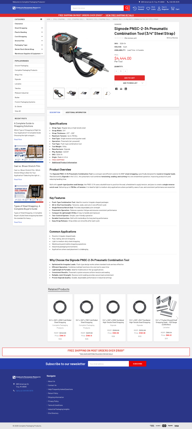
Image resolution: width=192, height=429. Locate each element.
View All (18, 111)
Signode (18, 79)
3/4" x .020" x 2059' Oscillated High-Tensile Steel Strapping (113, 321)
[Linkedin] (126, 89)
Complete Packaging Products (26, 70)
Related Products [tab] (58, 289)
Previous (50, 93)
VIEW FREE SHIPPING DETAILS (120, 15)
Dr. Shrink (18, 106)
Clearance (19, 24)
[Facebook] (116, 89)
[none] (80, 55)
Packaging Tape (21, 45)
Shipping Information (56, 397)
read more (18, 139)
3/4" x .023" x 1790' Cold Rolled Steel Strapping (87, 321)
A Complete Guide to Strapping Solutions (24, 124)
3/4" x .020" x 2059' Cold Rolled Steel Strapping (60, 321)
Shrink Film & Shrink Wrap (24, 49)
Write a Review (172, 38)
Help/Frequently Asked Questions (60, 389)
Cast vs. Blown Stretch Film (27, 166)
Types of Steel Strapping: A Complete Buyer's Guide (27, 207)
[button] (130, 83)
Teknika (18, 88)
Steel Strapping (21, 28)
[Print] (121, 89)
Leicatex (18, 84)
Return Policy (53, 393)
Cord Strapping (21, 36)
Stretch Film (19, 41)
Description (55, 112)
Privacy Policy (53, 401)
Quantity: (118, 66)
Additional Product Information (64, 162)
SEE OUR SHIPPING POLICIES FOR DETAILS (96, 354)
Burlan (17, 97)
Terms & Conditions (55, 405)
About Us (51, 381)
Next (109, 93)
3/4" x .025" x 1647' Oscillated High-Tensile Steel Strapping (139, 321)
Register (165, 9)
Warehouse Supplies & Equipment (28, 54)
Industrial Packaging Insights (58, 409)
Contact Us (52, 385)
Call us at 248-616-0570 (24, 391)
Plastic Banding (21, 32)
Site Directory (53, 413)
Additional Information (76, 112)
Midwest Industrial (21, 93)
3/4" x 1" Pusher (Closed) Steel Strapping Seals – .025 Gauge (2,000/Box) (166, 322)
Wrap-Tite (18, 75)
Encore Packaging (21, 65)
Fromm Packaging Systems (25, 102)
